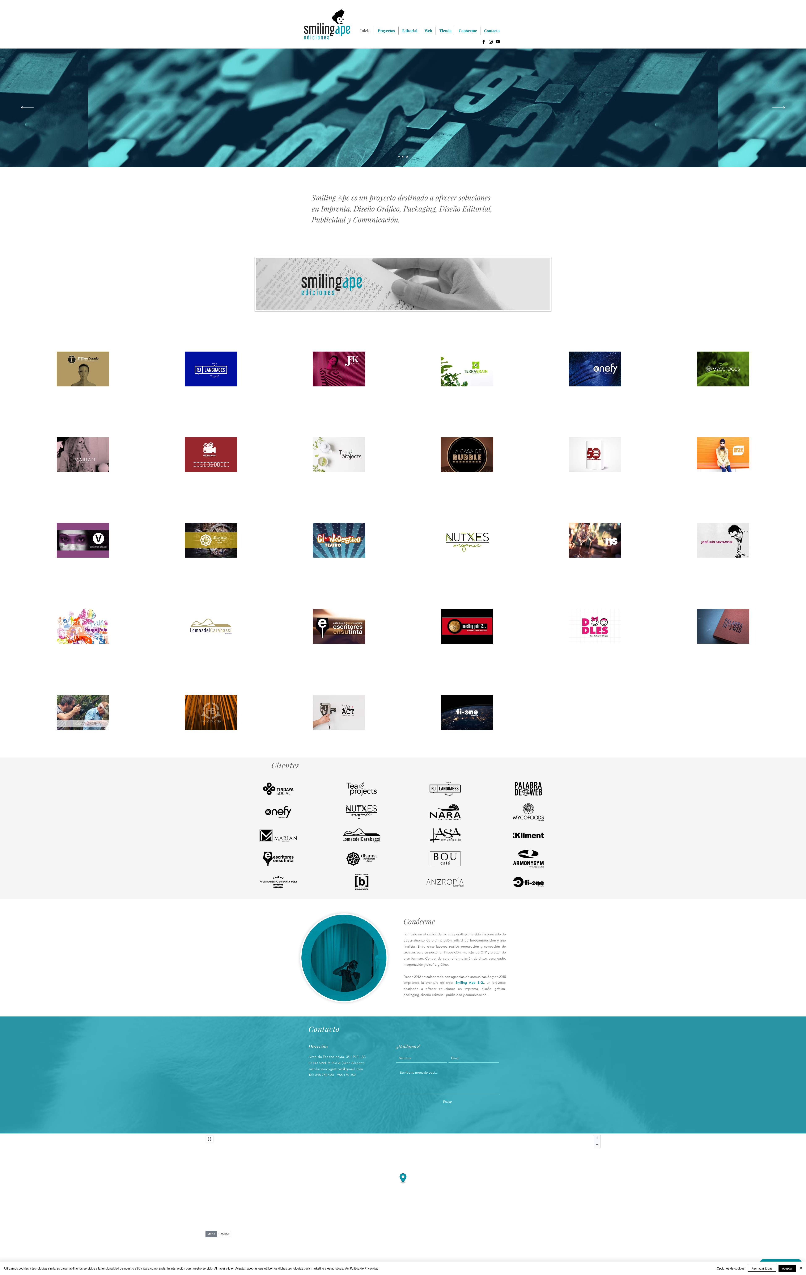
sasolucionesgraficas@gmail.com (336, 1069)
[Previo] (27, 108)
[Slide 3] (399, 156)
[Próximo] (778, 108)
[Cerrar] (800, 1268)
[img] (278, 788)
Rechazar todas (761, 1268)
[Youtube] (497, 41)
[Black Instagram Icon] (490, 41)
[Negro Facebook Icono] (483, 41)
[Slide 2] (403, 157)
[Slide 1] (407, 156)
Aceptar (787, 1268)
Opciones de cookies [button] (731, 1268)
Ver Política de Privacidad (361, 1268)
